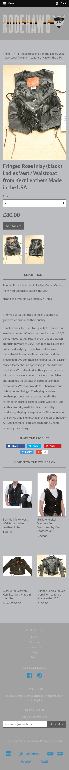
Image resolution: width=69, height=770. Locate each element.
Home (6, 53)
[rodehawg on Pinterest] (39, 676)
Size (5, 196)
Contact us (34, 647)
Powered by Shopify (51, 740)
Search (34, 657)
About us (34, 642)
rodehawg (33, 740)
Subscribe (56, 724)
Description (33, 274)
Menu (11, 3)
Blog (34, 652)
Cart (63, 3)
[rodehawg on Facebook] (29, 676)
